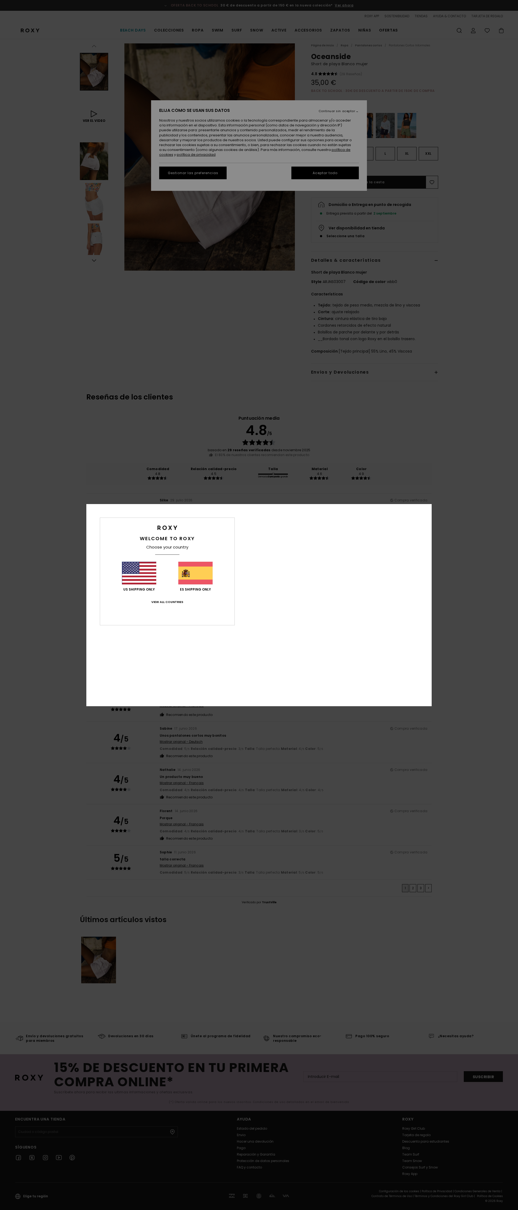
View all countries (167, 602)
